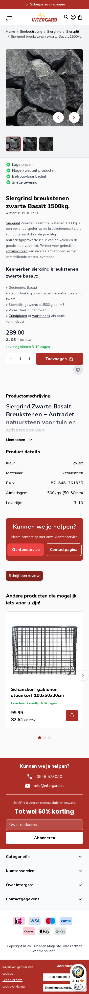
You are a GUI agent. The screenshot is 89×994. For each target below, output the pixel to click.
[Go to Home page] (44, 17)
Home (10, 31)
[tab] (39, 737)
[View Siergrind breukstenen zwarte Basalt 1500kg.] (13, 144)
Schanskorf (23, 689)
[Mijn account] (73, 17)
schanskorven (16, 251)
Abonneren (44, 838)
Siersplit (72, 31)
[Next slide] (83, 675)
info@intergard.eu (49, 785)
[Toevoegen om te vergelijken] (78, 370)
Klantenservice (25, 549)
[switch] (78, 987)
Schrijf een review (24, 575)
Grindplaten (18, 315)
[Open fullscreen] (44, 87)
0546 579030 (49, 776)
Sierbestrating (31, 31)
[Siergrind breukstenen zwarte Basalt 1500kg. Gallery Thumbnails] (29, 144)
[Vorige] (58, 117)
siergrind (40, 269)
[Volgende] (74, 117)
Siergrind (54, 31)
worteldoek (41, 315)
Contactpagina (63, 549)
